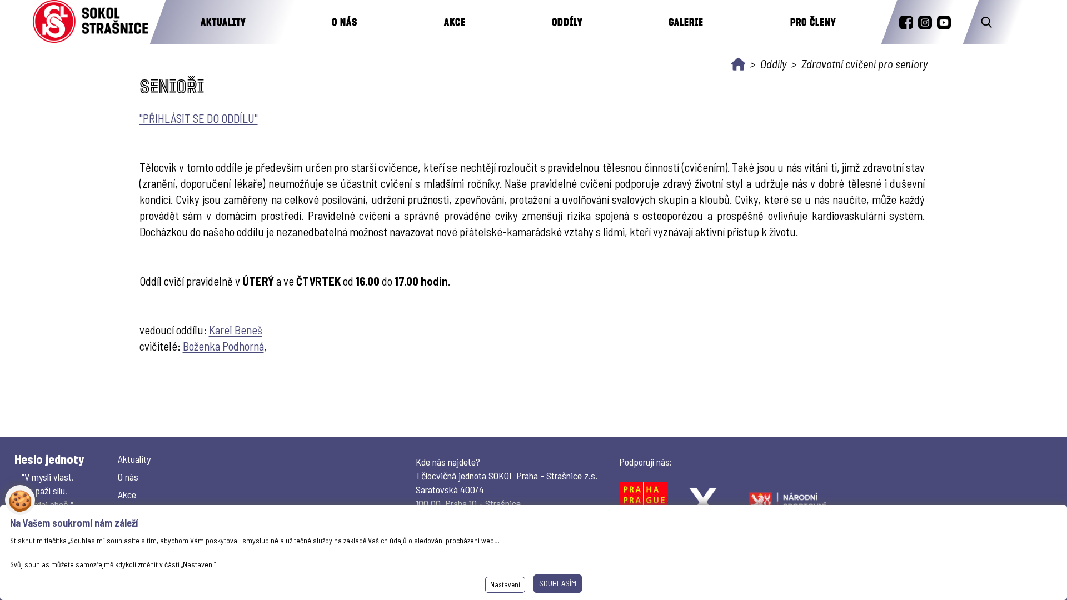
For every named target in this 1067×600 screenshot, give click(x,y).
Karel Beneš (235, 330)
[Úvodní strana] (738, 64)
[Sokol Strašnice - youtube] (944, 22)
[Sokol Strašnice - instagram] (925, 22)
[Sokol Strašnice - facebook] (906, 22)
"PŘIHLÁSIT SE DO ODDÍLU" (198, 118)
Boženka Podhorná (223, 346)
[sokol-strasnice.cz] (90, 22)
